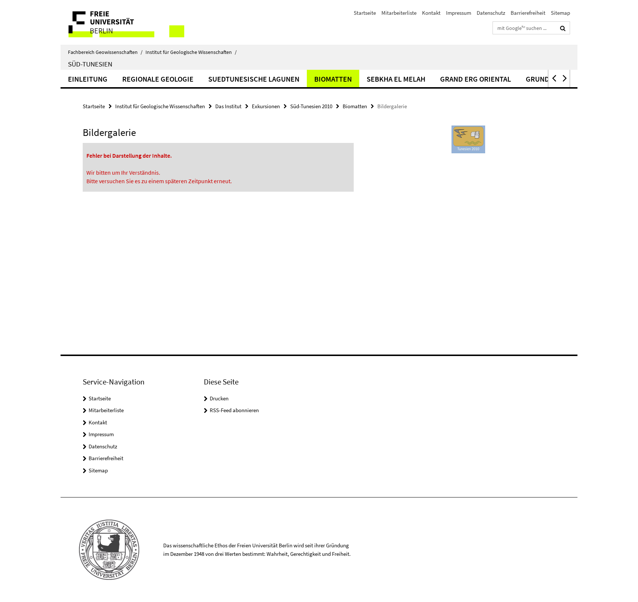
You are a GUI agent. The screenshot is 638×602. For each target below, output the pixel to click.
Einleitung (87, 78)
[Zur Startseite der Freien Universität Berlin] (122, 22)
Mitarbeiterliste (398, 12)
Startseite (365, 12)
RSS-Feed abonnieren (234, 410)
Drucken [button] (219, 398)
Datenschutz (491, 12)
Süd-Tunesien (90, 63)
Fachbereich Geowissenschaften (105, 52)
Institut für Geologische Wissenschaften (191, 52)
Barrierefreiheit (528, 12)
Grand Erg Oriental (475, 78)
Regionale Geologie (157, 78)
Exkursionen (266, 106)
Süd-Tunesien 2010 (311, 106)
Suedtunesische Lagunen (253, 78)
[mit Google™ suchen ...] (563, 28)
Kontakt (431, 12)
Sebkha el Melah (396, 78)
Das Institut (228, 106)
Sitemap (560, 12)
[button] (553, 78)
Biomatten (333, 78)
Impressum (458, 12)
